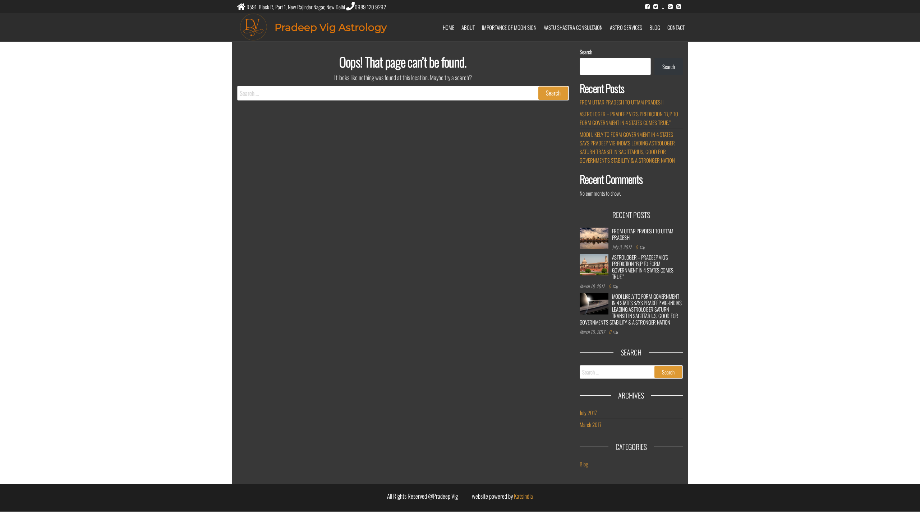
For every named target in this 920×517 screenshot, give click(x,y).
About (468, 27)
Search (586, 52)
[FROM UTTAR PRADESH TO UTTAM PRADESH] (594, 238)
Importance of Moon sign (509, 27)
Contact (676, 27)
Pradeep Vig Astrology (331, 27)
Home (448, 27)
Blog (654, 27)
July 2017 (588, 412)
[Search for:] (403, 93)
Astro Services (626, 27)
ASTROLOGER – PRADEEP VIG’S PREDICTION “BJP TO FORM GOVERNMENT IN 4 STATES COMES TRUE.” (643, 266)
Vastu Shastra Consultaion (573, 27)
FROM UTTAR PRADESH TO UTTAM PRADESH (621, 102)
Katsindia (523, 496)
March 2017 (591, 424)
